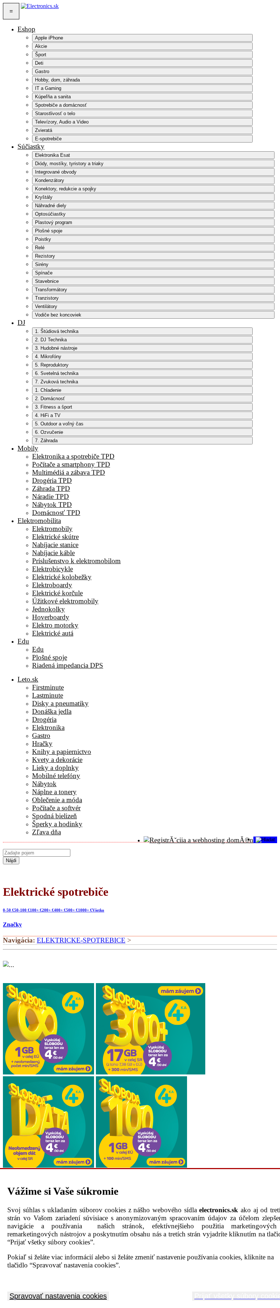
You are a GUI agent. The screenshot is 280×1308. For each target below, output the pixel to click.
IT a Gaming (48, 88)
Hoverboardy (50, 617)
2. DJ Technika (51, 339)
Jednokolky (48, 609)
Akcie (41, 46)
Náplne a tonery (54, 792)
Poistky (43, 239)
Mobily (28, 448)
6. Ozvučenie (49, 432)
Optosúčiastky (50, 214)
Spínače (43, 273)
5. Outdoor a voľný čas (59, 423)
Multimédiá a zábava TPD (68, 472)
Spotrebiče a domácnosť (61, 105)
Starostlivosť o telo (55, 113)
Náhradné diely (50, 205)
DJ (21, 322)
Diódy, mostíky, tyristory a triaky (69, 163)
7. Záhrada (46, 440)
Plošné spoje (48, 231)
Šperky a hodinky (57, 824)
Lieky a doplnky (55, 767)
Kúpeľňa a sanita (53, 96)
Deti (39, 63)
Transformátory (51, 289)
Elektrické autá (52, 633)
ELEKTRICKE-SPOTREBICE (81, 940)
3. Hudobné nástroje (56, 348)
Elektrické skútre (55, 537)
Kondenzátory (49, 180)
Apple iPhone (49, 38)
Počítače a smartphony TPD (71, 464)
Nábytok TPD (52, 504)
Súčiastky (31, 146)
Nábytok (44, 784)
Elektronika (48, 727)
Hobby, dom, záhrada (57, 80)
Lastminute (47, 695)
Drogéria (44, 719)
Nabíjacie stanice (55, 545)
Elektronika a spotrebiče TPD (73, 456)
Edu (23, 641)
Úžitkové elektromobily (65, 601)
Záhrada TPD (51, 488)
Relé (39, 247)
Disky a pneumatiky (60, 703)
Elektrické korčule (57, 593)
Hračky (42, 743)
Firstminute (48, 687)
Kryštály (43, 197)
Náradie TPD (50, 496)
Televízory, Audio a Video (62, 122)
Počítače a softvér (56, 808)
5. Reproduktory (52, 365)
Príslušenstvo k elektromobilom (76, 561)
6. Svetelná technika (56, 373)
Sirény (41, 264)
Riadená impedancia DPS (67, 665)
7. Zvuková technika (56, 381)
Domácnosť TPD (56, 512)
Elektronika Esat (52, 155)
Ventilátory (46, 306)
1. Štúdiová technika (56, 331)
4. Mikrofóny (48, 356)
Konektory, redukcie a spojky (65, 189)
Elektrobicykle (52, 569)
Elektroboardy (52, 585)
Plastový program (53, 222)
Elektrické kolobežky (62, 577)
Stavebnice (47, 281)
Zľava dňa (46, 832)
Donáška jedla (51, 711)
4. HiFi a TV (48, 415)
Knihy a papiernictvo (61, 751)
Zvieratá (43, 130)
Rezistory (45, 256)
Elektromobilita (39, 520)
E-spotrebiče (48, 138)
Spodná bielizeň (54, 816)
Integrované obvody (56, 172)
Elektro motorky (55, 625)
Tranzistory (47, 298)
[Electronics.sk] (40, 11)
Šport (40, 54)
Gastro (42, 71)
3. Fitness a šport (53, 407)
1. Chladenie (48, 390)
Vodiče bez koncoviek (58, 315)
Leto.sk (28, 679)
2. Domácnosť (50, 398)
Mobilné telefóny (56, 776)
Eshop (26, 29)
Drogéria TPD (52, 480)
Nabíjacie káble (53, 553)
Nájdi (11, 860)
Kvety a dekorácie (57, 759)
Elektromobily (52, 528)
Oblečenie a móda (57, 800)
